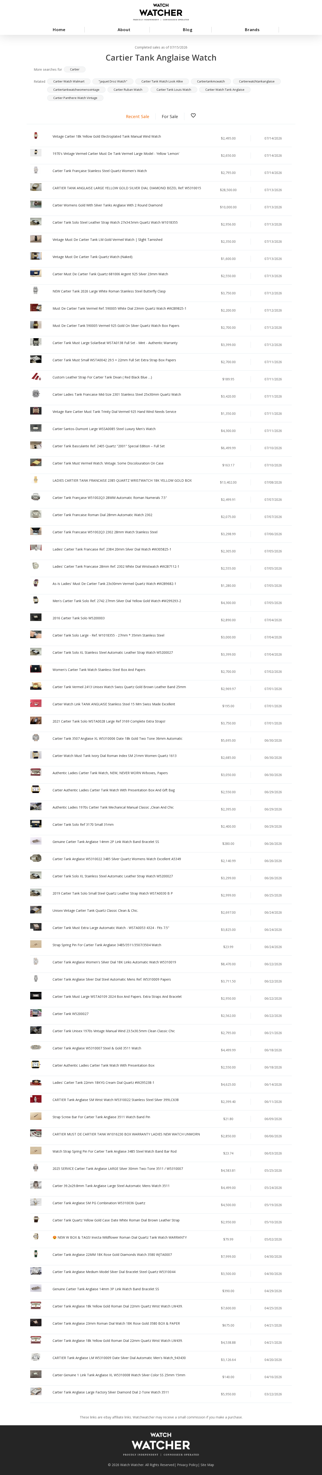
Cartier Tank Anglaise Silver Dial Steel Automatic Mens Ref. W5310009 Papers (112, 979)
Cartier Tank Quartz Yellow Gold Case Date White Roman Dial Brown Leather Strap (116, 1220)
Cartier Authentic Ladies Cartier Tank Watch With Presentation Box (103, 1065)
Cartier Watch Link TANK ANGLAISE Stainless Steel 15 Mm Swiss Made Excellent (114, 704)
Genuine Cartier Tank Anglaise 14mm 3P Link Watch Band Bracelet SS (106, 1289)
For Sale (170, 116)
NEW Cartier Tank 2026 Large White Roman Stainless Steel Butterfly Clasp (109, 291)
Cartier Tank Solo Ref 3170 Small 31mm (83, 824)
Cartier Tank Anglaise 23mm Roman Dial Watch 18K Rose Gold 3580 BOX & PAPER (116, 1323)
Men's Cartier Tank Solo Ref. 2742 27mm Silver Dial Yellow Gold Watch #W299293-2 (117, 601)
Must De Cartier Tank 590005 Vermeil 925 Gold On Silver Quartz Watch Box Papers (116, 325)
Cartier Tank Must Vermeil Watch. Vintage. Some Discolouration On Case (108, 463)
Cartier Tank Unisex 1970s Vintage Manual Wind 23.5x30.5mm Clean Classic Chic (114, 1031)
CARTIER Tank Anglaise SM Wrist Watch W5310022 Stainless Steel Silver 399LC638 (116, 1099)
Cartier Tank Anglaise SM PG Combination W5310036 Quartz (99, 1203)
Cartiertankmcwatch (211, 81)
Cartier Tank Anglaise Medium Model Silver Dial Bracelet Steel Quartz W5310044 (114, 1272)
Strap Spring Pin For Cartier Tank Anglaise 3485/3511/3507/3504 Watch (107, 945)
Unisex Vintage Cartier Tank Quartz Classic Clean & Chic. (95, 910)
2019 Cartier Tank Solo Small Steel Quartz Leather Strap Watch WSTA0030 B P (113, 893)
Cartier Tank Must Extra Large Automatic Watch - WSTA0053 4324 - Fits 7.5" (111, 927)
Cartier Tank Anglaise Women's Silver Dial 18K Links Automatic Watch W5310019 (114, 962)
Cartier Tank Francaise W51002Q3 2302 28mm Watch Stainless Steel (105, 532)
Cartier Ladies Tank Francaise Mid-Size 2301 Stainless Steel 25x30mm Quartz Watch (117, 394)
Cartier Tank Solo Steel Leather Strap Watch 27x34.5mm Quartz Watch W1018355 (115, 222)
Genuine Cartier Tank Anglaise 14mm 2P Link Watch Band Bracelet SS (106, 841)
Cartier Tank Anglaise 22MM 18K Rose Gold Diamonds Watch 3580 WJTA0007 (112, 1254)
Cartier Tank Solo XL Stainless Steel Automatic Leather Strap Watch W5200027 (113, 652)
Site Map (207, 1465)
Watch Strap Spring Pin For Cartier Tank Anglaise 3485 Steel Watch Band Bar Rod (115, 1151)
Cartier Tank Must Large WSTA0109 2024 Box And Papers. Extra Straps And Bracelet (117, 996)
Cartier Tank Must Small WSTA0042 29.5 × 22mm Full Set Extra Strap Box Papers (114, 360)
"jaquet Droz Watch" (113, 81)
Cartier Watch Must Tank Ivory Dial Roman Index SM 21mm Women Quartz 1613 (115, 755)
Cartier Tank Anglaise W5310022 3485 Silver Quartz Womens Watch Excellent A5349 (117, 859)
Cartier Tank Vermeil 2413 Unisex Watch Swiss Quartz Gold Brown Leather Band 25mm (119, 687)
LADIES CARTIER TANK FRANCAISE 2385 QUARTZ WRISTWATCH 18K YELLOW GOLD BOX (122, 480)
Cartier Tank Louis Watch (174, 89)
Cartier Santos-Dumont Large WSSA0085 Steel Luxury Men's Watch (104, 429)
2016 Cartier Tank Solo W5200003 (79, 618)
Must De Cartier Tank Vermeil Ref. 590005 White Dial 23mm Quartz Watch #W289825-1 (119, 308)
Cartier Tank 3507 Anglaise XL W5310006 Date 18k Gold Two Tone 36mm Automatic (117, 738)
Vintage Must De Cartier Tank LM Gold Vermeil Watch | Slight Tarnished (107, 239)
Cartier (74, 69)
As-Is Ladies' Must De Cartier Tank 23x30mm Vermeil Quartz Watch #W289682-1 (114, 583)
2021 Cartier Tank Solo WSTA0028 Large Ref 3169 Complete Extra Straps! (109, 721)
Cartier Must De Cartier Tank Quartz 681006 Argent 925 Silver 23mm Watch (110, 274)
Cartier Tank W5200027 (70, 1013)
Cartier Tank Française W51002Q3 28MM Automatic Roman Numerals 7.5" (110, 497)
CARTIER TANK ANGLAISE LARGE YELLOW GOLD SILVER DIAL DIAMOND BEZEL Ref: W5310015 (127, 188)
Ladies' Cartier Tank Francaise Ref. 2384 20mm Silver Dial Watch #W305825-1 (112, 549)
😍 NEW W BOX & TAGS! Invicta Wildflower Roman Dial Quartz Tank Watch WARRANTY (120, 1237)
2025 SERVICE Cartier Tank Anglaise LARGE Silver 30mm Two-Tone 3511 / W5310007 (118, 1168)
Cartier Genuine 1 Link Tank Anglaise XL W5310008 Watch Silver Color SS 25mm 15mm (119, 1375)
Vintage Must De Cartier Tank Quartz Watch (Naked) (92, 257)
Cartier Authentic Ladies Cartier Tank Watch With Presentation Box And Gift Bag (114, 790)
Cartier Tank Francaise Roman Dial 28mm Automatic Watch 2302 (102, 515)
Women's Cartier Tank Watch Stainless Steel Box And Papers (99, 669)
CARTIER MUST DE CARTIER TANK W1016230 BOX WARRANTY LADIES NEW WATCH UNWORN (126, 1134)
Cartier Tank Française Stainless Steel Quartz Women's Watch (100, 170)
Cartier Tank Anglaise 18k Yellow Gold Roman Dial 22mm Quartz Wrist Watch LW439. (118, 1306)
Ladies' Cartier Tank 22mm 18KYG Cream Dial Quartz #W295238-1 (103, 1082)
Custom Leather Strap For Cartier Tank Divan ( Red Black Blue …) (102, 377)
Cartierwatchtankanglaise (257, 81)
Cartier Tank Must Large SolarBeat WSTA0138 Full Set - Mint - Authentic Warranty (115, 343)
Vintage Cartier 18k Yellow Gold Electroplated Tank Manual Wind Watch (107, 136)
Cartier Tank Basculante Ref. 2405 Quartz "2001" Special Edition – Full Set (109, 446)
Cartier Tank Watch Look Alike (162, 81)
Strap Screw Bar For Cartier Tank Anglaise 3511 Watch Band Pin (101, 1117)
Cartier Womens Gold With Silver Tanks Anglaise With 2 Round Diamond (107, 205)
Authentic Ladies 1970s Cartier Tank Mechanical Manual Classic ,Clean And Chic (113, 807)
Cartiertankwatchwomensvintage (76, 89)
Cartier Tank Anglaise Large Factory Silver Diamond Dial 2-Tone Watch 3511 (111, 1392)
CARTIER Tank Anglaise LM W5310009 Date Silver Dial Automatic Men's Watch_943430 (119, 1358)
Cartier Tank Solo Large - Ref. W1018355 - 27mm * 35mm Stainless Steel (108, 635)
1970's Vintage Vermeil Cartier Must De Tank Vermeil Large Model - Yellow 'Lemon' (116, 153)
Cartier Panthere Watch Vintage (75, 98)
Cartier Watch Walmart (68, 81)
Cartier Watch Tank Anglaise (224, 89)
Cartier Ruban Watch (128, 89)
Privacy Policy (187, 1465)
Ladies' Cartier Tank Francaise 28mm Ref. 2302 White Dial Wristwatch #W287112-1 (116, 566)
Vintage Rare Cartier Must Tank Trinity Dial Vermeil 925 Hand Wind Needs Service (114, 411)
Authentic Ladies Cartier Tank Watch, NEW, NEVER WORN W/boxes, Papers (110, 773)
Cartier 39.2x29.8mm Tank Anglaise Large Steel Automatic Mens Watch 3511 (111, 1185)
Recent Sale (137, 116)
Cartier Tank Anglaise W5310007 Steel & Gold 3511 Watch (97, 1048)
